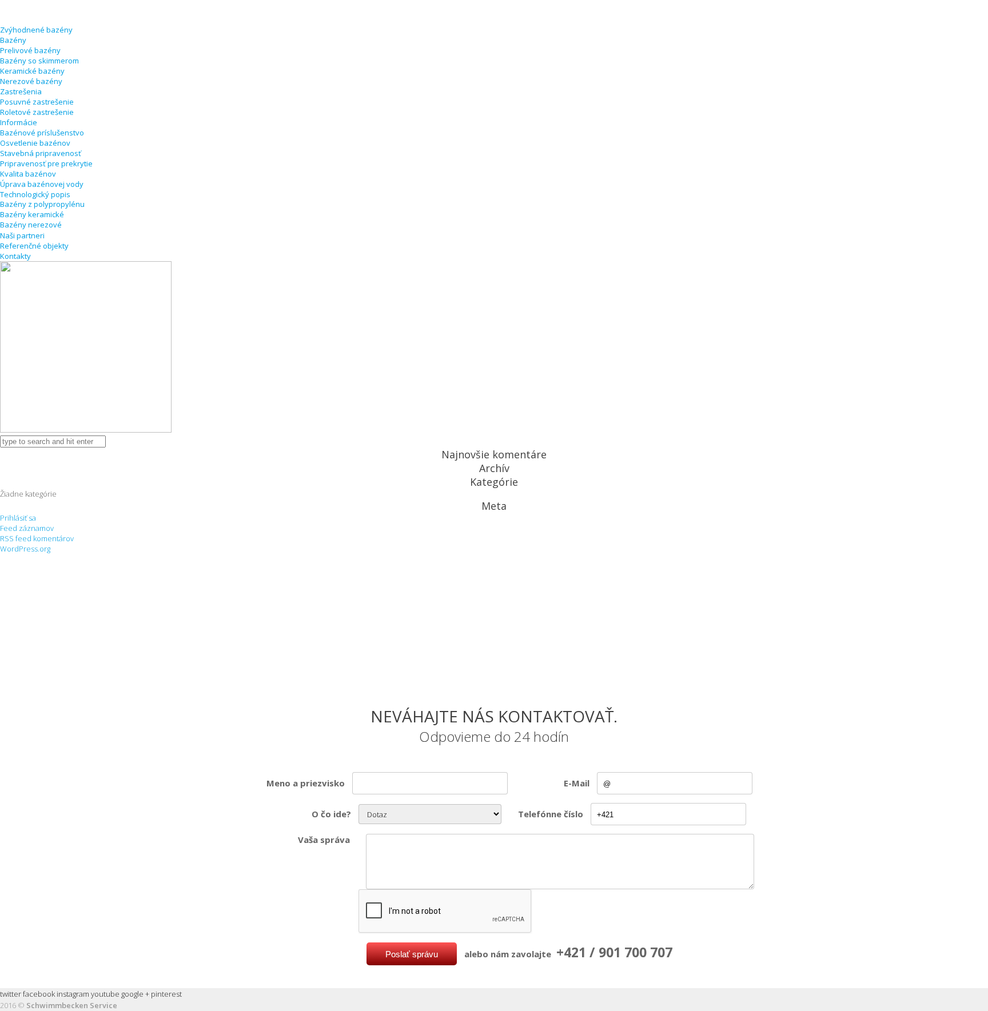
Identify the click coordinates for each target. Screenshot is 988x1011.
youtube (105, 994)
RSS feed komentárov (37, 538)
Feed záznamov (27, 528)
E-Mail (576, 783)
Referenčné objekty (34, 246)
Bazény (13, 40)
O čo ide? (331, 814)
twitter (10, 994)
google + (135, 994)
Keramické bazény (32, 71)
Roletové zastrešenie (37, 112)
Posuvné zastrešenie (37, 102)
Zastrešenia (21, 91)
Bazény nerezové (31, 224)
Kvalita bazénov (28, 174)
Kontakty (15, 256)
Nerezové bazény (31, 81)
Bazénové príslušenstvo (42, 132)
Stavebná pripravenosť (40, 153)
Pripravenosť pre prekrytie (46, 163)
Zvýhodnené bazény (36, 30)
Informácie (18, 122)
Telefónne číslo (550, 814)
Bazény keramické (32, 214)
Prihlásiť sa (18, 518)
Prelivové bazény (30, 50)
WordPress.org (25, 549)
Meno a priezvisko (305, 783)
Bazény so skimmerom (39, 60)
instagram (73, 994)
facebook (39, 994)
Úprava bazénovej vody (41, 184)
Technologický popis (35, 194)
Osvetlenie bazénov (35, 143)
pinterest (166, 994)
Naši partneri (22, 235)
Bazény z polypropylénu (42, 204)
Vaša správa (324, 839)
